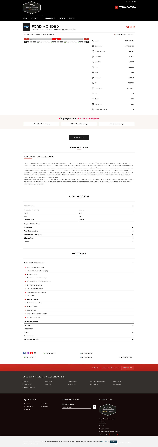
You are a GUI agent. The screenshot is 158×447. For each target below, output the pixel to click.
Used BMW (48, 381)
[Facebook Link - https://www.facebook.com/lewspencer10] (127, 1)
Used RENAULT (27, 384)
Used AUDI (26, 381)
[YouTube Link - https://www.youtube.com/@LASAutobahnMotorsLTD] (132, 1)
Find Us (72, 18)
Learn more (104, 441)
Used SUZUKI (94, 384)
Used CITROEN (72, 381)
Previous (25, 42)
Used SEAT (48, 384)
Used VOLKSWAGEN (29, 387)
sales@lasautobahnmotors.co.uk (110, 431)
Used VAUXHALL (118, 384)
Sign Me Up (127, 368)
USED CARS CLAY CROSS (32, 34)
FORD (44, 34)
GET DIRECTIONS (68, 404)
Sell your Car (50, 18)
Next (88, 42)
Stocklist (34, 18)
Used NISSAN (117, 381)
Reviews (62, 18)
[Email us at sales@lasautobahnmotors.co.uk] (135, 1)
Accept (113, 441)
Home (25, 18)
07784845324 (127, 7)
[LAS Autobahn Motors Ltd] (32, 7)
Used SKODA (71, 384)
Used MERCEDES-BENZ (97, 381)
